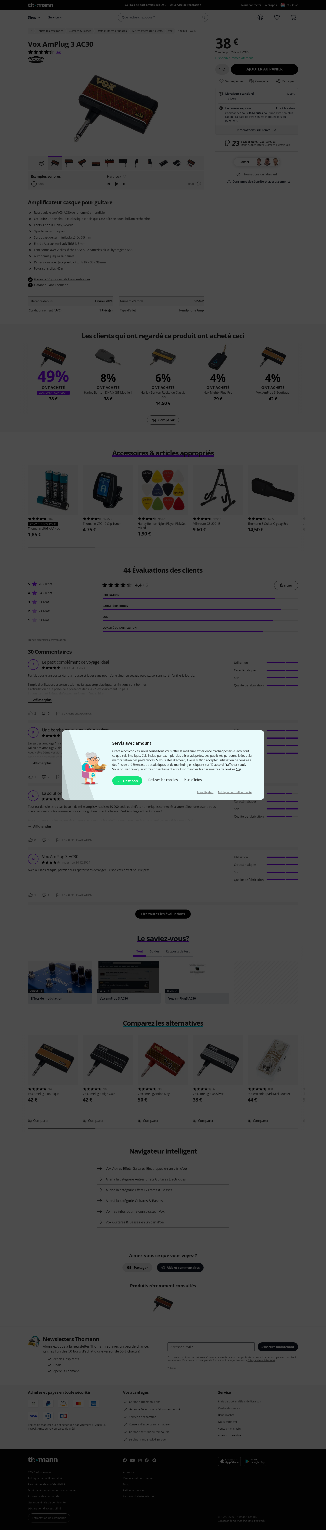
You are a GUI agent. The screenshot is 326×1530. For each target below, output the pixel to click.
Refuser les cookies (163, 779)
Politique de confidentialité (234, 792)
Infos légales (205, 792)
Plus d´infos (193, 779)
